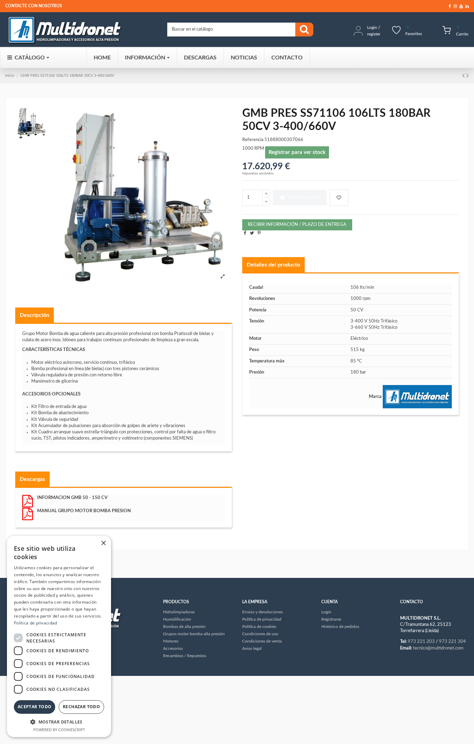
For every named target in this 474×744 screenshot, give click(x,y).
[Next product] (467, 75)
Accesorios (173, 648)
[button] (59, 721)
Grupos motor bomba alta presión (194, 634)
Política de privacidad (35, 623)
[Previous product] (464, 75)
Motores (170, 641)
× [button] (103, 543)
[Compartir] (245, 233)
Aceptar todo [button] (35, 707)
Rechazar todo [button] (81, 707)
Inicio (9, 75)
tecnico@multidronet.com (438, 648)
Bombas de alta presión (184, 626)
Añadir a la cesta (304, 197)
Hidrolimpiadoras (179, 612)
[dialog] (59, 636)
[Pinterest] (259, 233)
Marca (375, 396)
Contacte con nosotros (33, 6)
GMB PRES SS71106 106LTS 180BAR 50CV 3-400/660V (67, 75)
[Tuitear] (252, 233)
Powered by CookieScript (59, 729)
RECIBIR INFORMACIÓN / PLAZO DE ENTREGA (297, 224)
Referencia (252, 140)
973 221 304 (452, 641)
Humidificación (177, 619)
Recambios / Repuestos (184, 656)
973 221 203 (421, 641)
